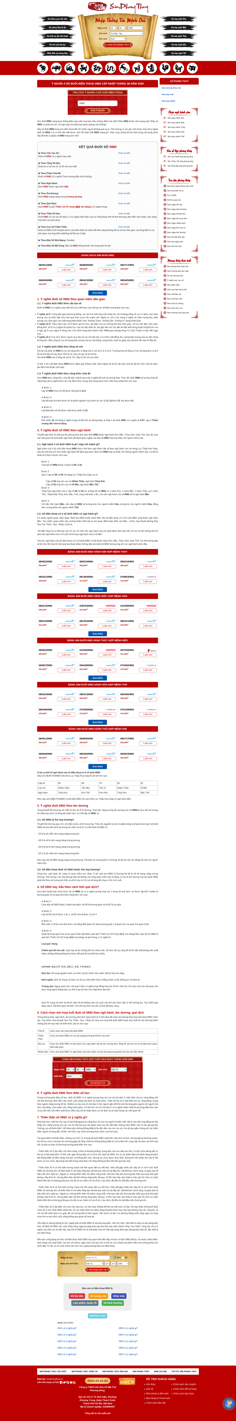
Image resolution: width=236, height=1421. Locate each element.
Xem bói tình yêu (174, 246)
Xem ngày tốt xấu (174, 204)
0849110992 (45, 265)
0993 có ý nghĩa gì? (128, 1328)
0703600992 (127, 665)
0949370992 (45, 665)
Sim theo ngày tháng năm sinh (180, 186)
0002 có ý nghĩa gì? (66, 1335)
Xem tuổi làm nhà (174, 299)
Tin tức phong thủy (175, 276)
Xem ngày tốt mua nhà (177, 218)
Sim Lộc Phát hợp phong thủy (180, 156)
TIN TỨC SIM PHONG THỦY (184, 1371)
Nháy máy (119, 1296)
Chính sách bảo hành (183, 1393)
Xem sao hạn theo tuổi (177, 289)
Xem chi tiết (124, 153)
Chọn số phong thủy (118, 45)
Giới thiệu (151, 1384)
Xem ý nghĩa (97, 110)
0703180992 (127, 709)
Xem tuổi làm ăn (174, 294)
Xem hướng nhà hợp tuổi (178, 313)
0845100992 (86, 561)
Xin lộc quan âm (174, 200)
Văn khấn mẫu (173, 285)
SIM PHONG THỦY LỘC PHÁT (53, 1371)
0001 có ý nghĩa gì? (66, 1328)
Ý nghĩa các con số (175, 280)
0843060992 (127, 694)
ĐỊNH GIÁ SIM (160, 1371)
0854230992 (86, 280)
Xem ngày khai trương (176, 209)
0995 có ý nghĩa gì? (128, 1341)
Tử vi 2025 (171, 195)
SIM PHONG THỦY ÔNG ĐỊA (115, 1371)
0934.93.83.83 (98, 1381)
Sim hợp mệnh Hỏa (178, 44)
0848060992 (86, 265)
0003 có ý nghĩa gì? (66, 1341)
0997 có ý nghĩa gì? (128, 1354)
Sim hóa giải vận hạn (57, 44)
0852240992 (45, 621)
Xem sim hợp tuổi (97, 1083)
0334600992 (86, 650)
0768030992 (127, 576)
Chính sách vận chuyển (184, 1384)
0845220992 (45, 561)
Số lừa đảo (77, 1296)
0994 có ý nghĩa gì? (128, 1335)
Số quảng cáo (98, 1296)
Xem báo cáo (97, 1316)
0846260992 (45, 280)
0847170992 (127, 265)
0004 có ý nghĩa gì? (66, 1348)
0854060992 (45, 709)
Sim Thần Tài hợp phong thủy (180, 161)
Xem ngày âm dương (176, 232)
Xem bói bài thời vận (176, 237)
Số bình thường (113, 1303)
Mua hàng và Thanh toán (158, 1398)
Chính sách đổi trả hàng (184, 1389)
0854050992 (127, 280)
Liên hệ (149, 1389)
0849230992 (127, 753)
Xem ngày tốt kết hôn (176, 214)
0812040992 (86, 621)
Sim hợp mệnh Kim (178, 18)
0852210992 (127, 621)
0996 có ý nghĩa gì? (128, 1348)
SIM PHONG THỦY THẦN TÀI (84, 1371)
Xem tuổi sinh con (174, 308)
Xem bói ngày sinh (175, 241)
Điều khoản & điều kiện (157, 1393)
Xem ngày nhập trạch (176, 223)
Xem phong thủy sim (97, 1270)
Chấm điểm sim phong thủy (57, 53)
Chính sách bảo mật (155, 1403)
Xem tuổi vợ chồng (175, 303)
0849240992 (45, 650)
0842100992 (127, 561)
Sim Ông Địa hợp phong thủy (180, 166)
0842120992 (45, 605)
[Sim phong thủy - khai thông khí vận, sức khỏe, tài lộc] (118, 7)
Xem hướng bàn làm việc (178, 271)
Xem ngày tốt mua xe (176, 228)
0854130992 (86, 694)
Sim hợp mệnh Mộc (178, 27)
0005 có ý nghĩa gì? (66, 1354)
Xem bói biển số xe (175, 191)
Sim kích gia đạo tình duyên (57, 35)
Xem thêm (97, 293)
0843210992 (45, 576)
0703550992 (86, 709)
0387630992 (86, 605)
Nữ (126, 1257)
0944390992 (86, 665)
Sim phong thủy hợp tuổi (177, 266)
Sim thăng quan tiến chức (57, 18)
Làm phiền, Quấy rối (85, 1303)
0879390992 (127, 650)
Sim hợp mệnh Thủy (178, 35)
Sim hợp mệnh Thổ (178, 53)
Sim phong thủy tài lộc (57, 27)
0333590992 (127, 605)
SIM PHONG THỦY (141, 1371)
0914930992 (86, 576)
